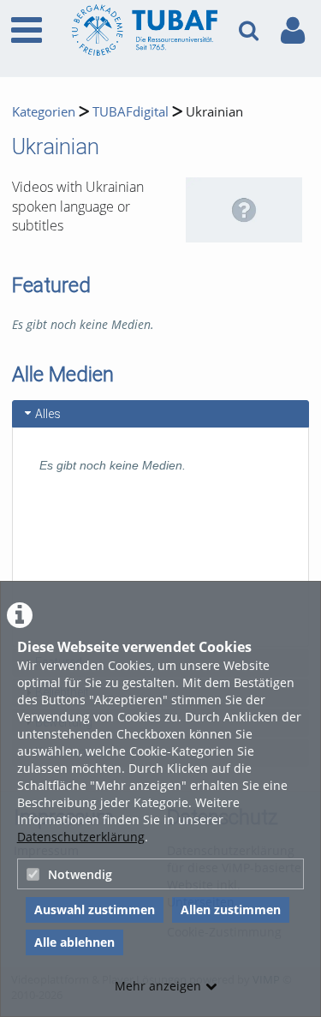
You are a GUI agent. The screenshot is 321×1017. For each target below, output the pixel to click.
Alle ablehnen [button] (74, 942)
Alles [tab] (48, 414)
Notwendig (80, 874)
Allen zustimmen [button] (231, 909)
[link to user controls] (293, 30)
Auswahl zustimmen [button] (94, 909)
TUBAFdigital (130, 112)
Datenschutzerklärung (81, 837)
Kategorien (43, 112)
